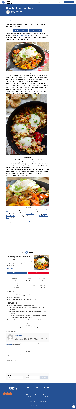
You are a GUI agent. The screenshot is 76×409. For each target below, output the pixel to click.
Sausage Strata (30, 214)
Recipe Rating (10, 355)
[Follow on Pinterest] (7, 393)
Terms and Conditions (34, 405)
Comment (9, 358)
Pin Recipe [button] (39, 272)
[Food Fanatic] (13, 2)
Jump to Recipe (21, 30)
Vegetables (41, 343)
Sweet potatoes (35, 343)
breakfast (20, 35)
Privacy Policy (43, 405)
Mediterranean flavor (37, 162)
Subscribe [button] (69, 2)
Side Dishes (29, 343)
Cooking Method (17, 343)
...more (39, 339)
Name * (10, 375)
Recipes (10, 20)
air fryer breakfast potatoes (27, 222)
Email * (28, 375)
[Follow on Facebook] (4, 393)
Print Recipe (36, 30)
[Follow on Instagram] (10, 393)
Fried (22, 343)
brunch (27, 35)
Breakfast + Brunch (10, 343)
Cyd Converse (15, 12)
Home (7, 20)
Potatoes (25, 343)
